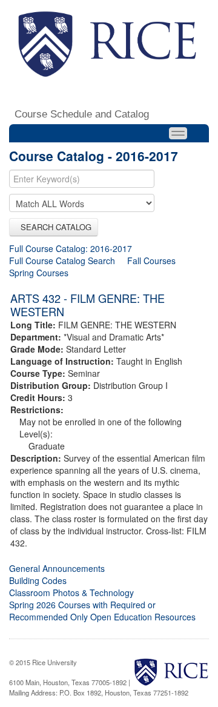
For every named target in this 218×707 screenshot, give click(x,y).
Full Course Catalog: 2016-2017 (70, 248)
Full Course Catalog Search (62, 260)
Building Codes (38, 580)
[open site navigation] (178, 133)
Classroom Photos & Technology (71, 592)
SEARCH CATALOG (53, 227)
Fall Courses (151, 260)
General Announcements (57, 568)
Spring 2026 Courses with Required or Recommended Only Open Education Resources (102, 611)
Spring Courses (38, 273)
